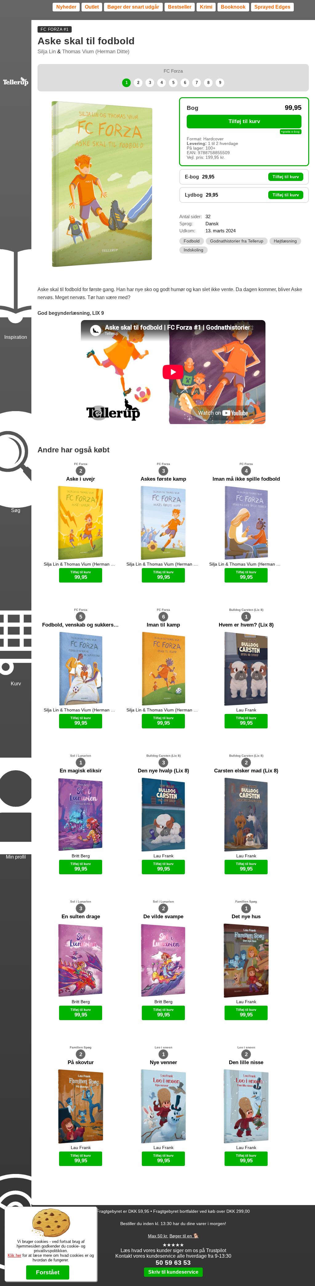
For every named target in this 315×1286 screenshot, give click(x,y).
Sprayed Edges (272, 7)
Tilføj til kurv (244, 121)
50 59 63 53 (173, 1262)
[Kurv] (15, 600)
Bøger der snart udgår (133, 7)
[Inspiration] (15, 253)
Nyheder (66, 7)
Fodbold (192, 241)
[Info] (15, 1190)
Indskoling (193, 250)
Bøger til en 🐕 (184, 1235)
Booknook (233, 7)
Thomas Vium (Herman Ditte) (96, 51)
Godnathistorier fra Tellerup (236, 241)
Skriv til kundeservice (173, 1272)
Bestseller (179, 7)
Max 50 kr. (158, 1235)
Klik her (14, 1255)
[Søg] (15, 427)
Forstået (47, 1272)
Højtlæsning (285, 241)
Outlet (92, 7)
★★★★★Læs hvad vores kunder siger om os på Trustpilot (173, 1247)
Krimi (206, 7)
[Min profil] (15, 773)
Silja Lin (47, 51)
